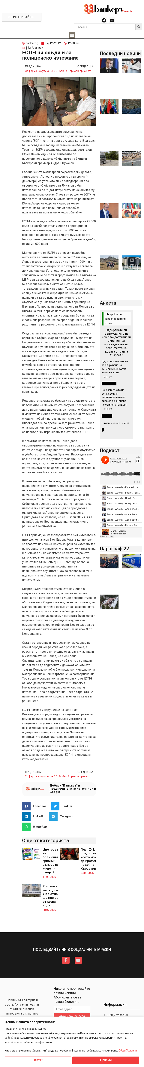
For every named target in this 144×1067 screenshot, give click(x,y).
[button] (72, 35)
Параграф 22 (114, 548)
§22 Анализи (34, 47)
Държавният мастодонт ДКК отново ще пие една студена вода (53, 895)
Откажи (37, 1060)
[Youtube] (112, 20)
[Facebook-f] (65, 960)
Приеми (106, 1060)
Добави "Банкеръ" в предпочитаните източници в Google (73, 789)
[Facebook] (104, 20)
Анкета (108, 303)
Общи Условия (127, 1050)
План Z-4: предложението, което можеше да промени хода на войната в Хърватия (94, 859)
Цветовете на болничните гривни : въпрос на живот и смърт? (52, 861)
